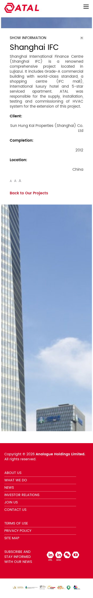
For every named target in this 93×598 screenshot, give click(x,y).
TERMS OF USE (16, 523)
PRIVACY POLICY (17, 531)
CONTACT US (15, 510)
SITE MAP (11, 538)
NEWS (9, 487)
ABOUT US (12, 473)
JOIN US (11, 502)
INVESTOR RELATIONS (21, 495)
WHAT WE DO (15, 480)
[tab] (46, 38)
